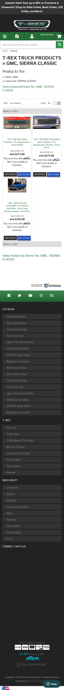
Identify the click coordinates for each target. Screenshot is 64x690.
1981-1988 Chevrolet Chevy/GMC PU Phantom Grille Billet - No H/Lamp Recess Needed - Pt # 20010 (17, 207)
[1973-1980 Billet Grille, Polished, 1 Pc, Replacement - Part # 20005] (17, 122)
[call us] (17, 36)
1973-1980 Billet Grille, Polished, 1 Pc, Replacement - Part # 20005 (17, 142)
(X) (3, 77)
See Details (10, 174)
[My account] (32, 36)
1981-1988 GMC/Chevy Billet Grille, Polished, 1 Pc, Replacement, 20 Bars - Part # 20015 (46, 143)
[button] (32, 44)
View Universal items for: (31, 257)
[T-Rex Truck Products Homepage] (32, 25)
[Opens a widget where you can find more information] (52, 684)
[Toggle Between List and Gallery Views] (57, 103)
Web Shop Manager (37, 680)
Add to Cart (24, 174)
